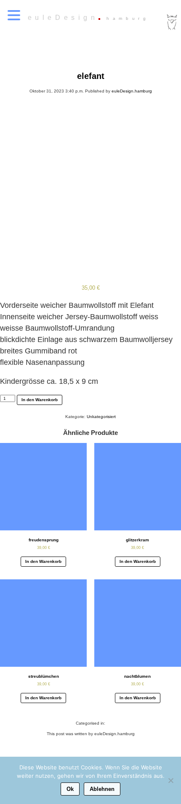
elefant (90, 76)
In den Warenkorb (39, 399)
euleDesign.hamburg (132, 91)
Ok (70, 789)
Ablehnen (102, 789)
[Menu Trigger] (13, 14)
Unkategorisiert (101, 416)
